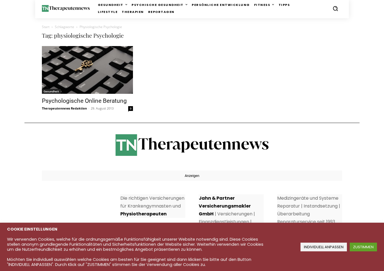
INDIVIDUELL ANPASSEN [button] (324, 247)
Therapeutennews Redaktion (64, 108)
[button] (335, 8)
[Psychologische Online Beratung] (87, 70)
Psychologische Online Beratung (84, 100)
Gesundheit (51, 91)
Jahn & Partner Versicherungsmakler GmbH (225, 206)
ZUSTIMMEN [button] (363, 247)
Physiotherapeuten (143, 214)
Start (45, 26)
